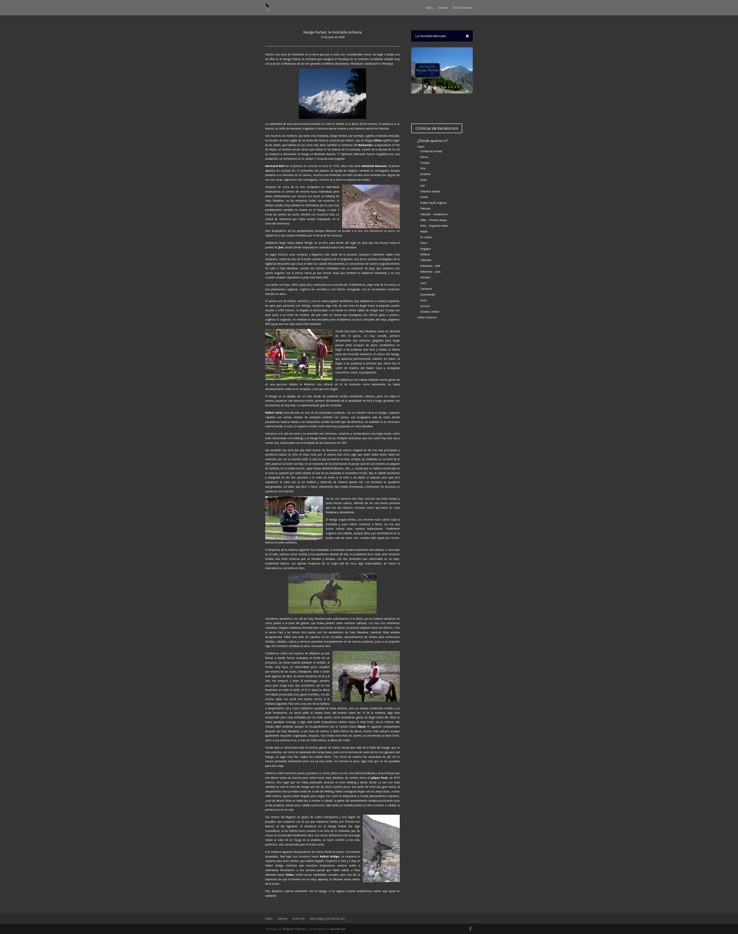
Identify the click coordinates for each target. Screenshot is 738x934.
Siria (422, 168)
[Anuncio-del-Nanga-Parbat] (442, 92)
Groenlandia (427, 294)
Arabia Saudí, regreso (433, 202)
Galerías (443, 7)
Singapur (425, 248)
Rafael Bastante (463, 7)
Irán (422, 185)
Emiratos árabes (430, 191)
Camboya (426, 288)
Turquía (425, 162)
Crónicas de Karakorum (437, 128)
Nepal (423, 231)
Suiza (423, 300)
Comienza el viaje (431, 151)
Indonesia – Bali (430, 266)
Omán (424, 197)
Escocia (425, 306)
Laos (423, 283)
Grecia (424, 157)
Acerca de (299, 918)
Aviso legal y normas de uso (327, 918)
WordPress (338, 929)
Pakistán (425, 208)
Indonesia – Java (430, 271)
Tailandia (425, 260)
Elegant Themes (294, 929)
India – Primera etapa (433, 220)
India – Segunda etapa (434, 225)
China (423, 243)
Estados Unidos (430, 311)
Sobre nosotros (427, 317)
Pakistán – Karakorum (434, 214)
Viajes (429, 7)
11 (458, 87)
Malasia (425, 254)
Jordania (425, 174)
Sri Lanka (425, 237)
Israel (423, 180)
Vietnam (425, 277)
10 (455, 87)
